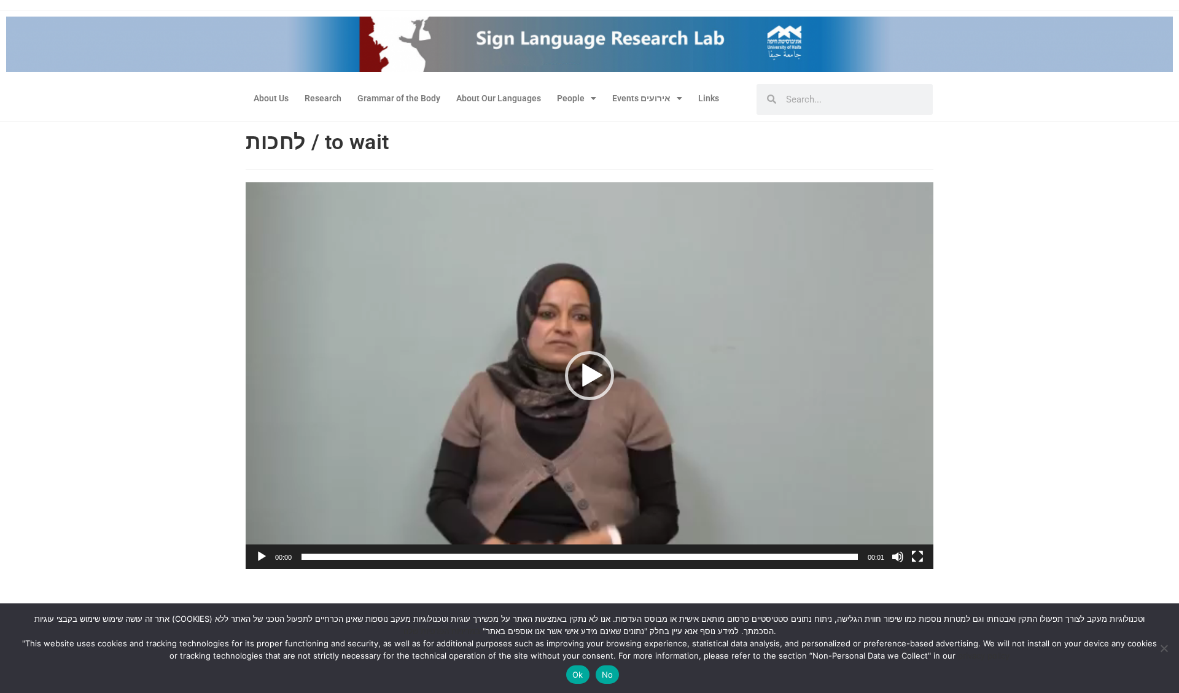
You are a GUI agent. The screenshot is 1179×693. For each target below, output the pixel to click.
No (607, 674)
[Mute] (898, 557)
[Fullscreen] (917, 557)
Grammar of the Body (398, 98)
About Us (271, 98)
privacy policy (984, 655)
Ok (577, 674)
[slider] (580, 557)
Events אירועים (641, 98)
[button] (589, 375)
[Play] (261, 557)
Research (323, 98)
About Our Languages (498, 98)
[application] (589, 375)
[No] (1164, 648)
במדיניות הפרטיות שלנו (441, 631)
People (571, 98)
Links (708, 98)
